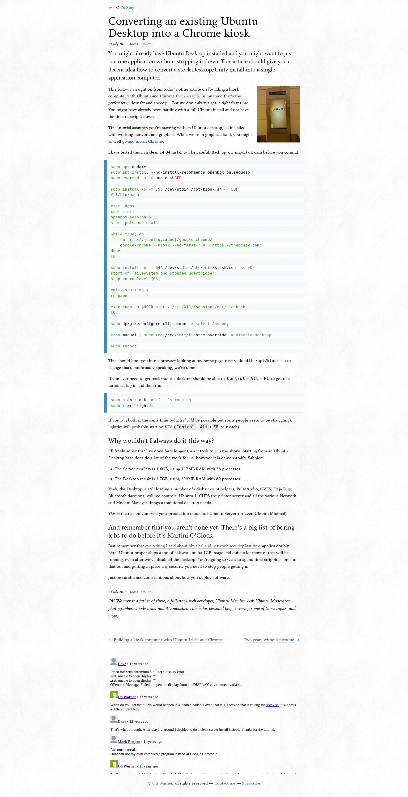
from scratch (187, 96)
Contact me (224, 783)
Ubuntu (147, 44)
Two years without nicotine (269, 639)
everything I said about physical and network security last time (203, 545)
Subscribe (251, 783)
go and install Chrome (142, 141)
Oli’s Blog (125, 7)
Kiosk (134, 44)
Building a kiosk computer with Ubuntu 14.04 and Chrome (168, 639)
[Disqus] (204, 715)
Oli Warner (162, 783)
